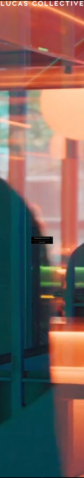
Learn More (42, 242)
